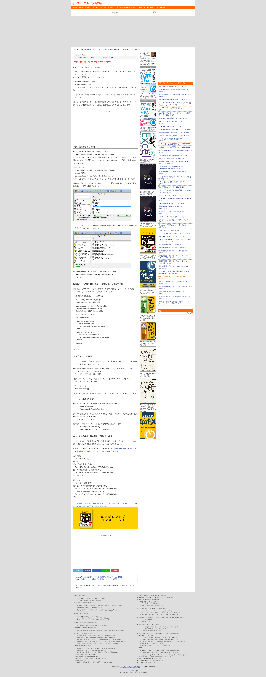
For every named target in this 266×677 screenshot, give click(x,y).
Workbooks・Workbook (97, 637)
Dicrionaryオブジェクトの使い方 (164, 597)
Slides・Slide (167, 611)
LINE (105, 570)
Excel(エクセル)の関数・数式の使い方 (85, 628)
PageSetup (107, 643)
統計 (123, 630)
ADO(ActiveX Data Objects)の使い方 (173, 617)
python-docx (155, 652)
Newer (77, 55)
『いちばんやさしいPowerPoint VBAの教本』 (87, 656)
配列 (84, 635)
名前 (85, 616)
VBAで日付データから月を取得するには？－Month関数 (102, 577)
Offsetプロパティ (100, 648)
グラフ (79, 618)
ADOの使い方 (162, 595)
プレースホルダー (156, 612)
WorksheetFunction (82, 641)
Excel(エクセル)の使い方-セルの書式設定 (85, 622)
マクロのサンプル (110, 635)
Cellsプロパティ (81, 648)
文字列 (105, 630)
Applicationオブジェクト (83, 637)
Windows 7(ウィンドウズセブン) (150, 639)
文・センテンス (92, 609)
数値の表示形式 (90, 625)
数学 (119, 630)
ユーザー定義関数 (113, 641)
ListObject (79, 639)
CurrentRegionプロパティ (112, 648)
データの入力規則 (105, 619)
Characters (118, 639)
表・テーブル (95, 611)
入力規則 (79, 652)
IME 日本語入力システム (148, 637)
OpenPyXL (144, 650)
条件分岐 (79, 635)
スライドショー (164, 614)
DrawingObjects (99, 643)
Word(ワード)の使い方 (80, 595)
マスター (174, 611)
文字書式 (92, 600)
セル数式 (103, 652)
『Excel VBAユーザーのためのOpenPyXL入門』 (152, 660)
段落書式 (86, 600)
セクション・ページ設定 (90, 598)
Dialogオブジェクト (117, 643)
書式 (143, 605)
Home (75, 7)
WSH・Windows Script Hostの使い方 (149, 599)
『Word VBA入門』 (163, 7)
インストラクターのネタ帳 (86, 3)
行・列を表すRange (108, 49)
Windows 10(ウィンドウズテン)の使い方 (174, 641)
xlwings (150, 650)
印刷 (81, 600)
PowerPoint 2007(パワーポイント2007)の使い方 (154, 628)
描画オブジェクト (100, 600)
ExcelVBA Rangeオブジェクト (82, 645)
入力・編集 (80, 598)
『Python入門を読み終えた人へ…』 (149, 662)
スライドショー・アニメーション (154, 605)
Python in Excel (175, 650)
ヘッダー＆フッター (117, 605)
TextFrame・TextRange (148, 614)
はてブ (96, 570)
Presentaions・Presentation (149, 611)
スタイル (100, 607)
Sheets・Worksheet (110, 637)
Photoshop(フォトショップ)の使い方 (164, 655)
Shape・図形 (104, 611)
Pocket (115, 570)
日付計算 (79, 630)
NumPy (162, 650)
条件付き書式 (80, 625)
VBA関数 (89, 635)
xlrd (155, 650)
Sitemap (87, 7)
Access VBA (158, 617)
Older (83, 55)
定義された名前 (93, 641)
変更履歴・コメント (114, 611)
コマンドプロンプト (172, 637)
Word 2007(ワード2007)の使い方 (150, 627)
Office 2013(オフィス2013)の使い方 (170, 633)
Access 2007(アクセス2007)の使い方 (151, 630)
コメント (94, 652)
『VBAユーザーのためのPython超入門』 (150, 658)
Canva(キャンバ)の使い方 (146, 655)
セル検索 (109, 652)
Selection (94, 607)
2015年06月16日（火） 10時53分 (86, 57)
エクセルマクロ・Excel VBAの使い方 (84, 633)
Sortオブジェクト (88, 639)
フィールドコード (103, 598)
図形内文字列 (90, 643)
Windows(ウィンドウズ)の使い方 (148, 635)
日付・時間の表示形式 (101, 625)
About (81, 7)
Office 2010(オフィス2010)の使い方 (149, 633)
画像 (171, 612)
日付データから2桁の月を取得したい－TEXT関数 (99, 579)
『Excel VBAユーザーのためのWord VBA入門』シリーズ (90, 658)
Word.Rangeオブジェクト (84, 607)
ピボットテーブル (102, 641)
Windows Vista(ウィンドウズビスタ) (169, 639)
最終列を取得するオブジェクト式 (92, 451)
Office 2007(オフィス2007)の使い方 (149, 624)
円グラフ (90, 618)
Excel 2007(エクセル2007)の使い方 (169, 627)
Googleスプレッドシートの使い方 (148, 601)
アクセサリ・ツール (161, 637)
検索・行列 (99, 630)
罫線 (99, 652)
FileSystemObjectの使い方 (146, 597)
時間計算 (85, 630)
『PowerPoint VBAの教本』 (126, 7)
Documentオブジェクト (83, 605)
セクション (107, 605)
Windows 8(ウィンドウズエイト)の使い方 (152, 641)
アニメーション (174, 614)
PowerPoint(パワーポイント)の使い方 (149, 603)
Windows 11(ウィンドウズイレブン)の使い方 (153, 643)
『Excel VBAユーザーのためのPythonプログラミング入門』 (155, 657)
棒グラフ (84, 618)
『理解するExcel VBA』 (146, 7)
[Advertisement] (133, 31)
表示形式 (103, 650)
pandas (168, 650)
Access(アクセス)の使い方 (146, 617)
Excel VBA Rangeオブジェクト (90, 49)
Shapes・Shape (81, 643)
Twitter (77, 570)
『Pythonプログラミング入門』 (103, 7)
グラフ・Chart (98, 639)
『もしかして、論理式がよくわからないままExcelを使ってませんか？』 (94, 662)
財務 (110, 630)
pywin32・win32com (172, 652)
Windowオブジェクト (108, 609)
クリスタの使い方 (181, 655)
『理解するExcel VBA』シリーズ (83, 660)
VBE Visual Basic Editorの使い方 (148, 595)
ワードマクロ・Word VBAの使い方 (84, 602)
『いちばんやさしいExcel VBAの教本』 (85, 654)
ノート (157, 614)
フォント (99, 609)
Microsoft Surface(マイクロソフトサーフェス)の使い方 (156, 645)
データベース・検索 (93, 616)
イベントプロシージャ (98, 635)
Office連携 (80, 611)
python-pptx (163, 652)
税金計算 (114, 630)
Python (141, 647)
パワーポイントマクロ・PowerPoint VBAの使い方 (153, 608)
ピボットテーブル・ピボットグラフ (90, 619)
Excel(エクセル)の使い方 (81, 613)
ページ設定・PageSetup (97, 605)
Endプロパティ (91, 648)
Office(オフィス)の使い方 (146, 619)
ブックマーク (87, 611)
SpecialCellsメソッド (82, 650)
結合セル (115, 652)
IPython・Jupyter (146, 652)
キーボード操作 (98, 618)
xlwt (158, 650)
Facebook (87, 570)
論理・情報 (92, 630)
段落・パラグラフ (81, 609)
